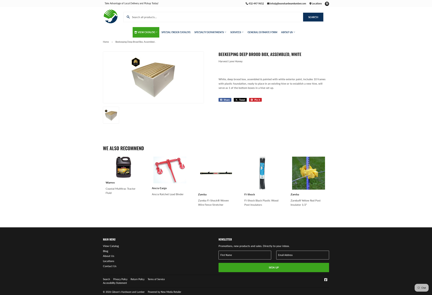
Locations (316, 3)
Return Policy (137, 279)
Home (106, 41)
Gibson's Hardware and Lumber (128, 291)
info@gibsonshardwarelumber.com (287, 3)
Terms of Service (156, 279)
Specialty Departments (209, 32)
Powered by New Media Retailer (164, 291)
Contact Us (109, 266)
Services (236, 32)
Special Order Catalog (176, 32)
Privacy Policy (120, 279)
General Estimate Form (262, 32)
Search (315, 17)
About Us (287, 32)
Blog (105, 251)
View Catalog (146, 32)
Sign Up (274, 267)
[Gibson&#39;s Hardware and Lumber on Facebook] (325, 279)
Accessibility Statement (115, 282)
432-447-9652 (256, 3)
